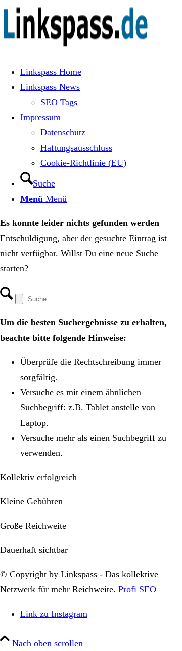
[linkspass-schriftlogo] (76, 47)
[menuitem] (101, 71)
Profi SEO (137, 589)
